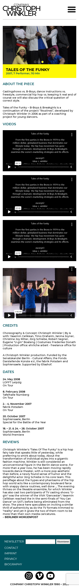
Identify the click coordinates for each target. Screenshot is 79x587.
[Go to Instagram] (29, 580)
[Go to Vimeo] (40, 580)
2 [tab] (39, 62)
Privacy (10, 559)
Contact (11, 548)
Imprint (10, 553)
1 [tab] (35, 62)
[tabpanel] (39, 45)
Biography (13, 564)
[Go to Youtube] (50, 580)
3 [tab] (42, 62)
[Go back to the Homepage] (21, 15)
